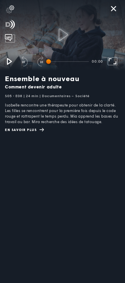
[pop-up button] (10, 9)
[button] (9, 61)
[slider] (68, 61)
